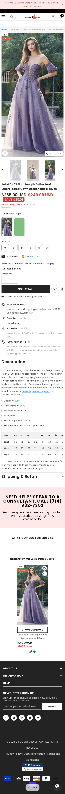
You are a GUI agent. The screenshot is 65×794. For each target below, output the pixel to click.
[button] (55, 153)
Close (62, 4)
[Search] (12, 16)
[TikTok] (30, 718)
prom (47, 391)
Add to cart (26, 288)
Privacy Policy (13, 754)
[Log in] (53, 16)
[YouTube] (38, 718)
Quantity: (7, 273)
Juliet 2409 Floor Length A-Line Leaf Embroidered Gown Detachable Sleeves (32, 636)
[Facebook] (6, 718)
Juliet (18, 400)
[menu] (3, 16)
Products (15, 29)
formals (26, 391)
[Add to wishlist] (55, 289)
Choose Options (32, 629)
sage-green (34, 651)
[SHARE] (61, 289)
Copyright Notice (34, 754)
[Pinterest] (22, 718)
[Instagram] (14, 718)
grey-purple (30, 651)
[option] (32, 95)
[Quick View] (44, 573)
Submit (52, 706)
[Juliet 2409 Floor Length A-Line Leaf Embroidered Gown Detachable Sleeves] (32, 595)
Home (4, 29)
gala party (37, 391)
